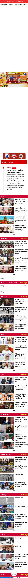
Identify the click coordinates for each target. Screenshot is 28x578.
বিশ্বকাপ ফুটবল (4, 5)
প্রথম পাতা (11, 5)
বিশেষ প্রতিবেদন (18, 5)
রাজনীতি (25, 5)
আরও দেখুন (24, 238)
